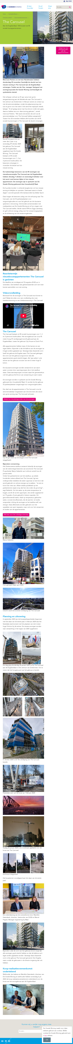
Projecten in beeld (7, 17)
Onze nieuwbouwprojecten (20, 17)
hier (45, 1035)
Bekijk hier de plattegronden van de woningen (19, 399)
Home (4, 14)
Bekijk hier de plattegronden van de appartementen (63, 50)
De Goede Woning (12, 14)
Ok (47, 1040)
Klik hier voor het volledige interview (16, 514)
